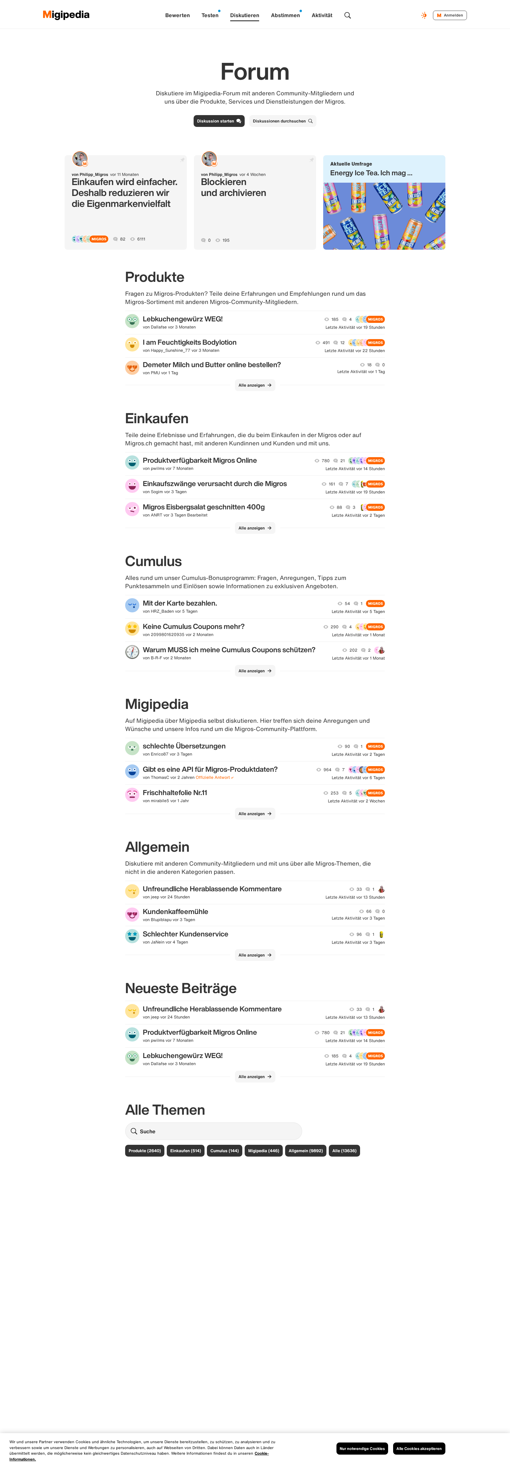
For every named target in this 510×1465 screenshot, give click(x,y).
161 (332, 484)
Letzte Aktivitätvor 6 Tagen (358, 778)
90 (347, 746)
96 (359, 934)
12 (342, 343)
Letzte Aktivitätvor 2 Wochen (356, 801)
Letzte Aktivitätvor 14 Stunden (355, 469)
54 (347, 603)
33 (359, 889)
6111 (141, 239)
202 (353, 650)
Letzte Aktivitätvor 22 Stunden (355, 351)
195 (226, 240)
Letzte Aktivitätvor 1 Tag (361, 371)
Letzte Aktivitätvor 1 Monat (358, 635)
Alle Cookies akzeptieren (419, 1448)
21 (342, 461)
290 (335, 627)
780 (326, 461)
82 (122, 239)
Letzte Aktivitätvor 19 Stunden (355, 327)
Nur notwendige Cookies (362, 1448)
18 (369, 365)
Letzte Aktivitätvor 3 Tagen (358, 918)
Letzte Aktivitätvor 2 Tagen (358, 515)
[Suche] (348, 15)
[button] (384, 202)
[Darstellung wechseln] (425, 15)
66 (369, 911)
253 (335, 793)
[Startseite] (66, 15)
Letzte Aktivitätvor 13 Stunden (355, 897)
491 (326, 343)
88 (339, 507)
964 (327, 770)
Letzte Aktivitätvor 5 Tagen (358, 611)
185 (335, 319)
